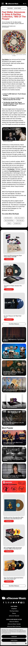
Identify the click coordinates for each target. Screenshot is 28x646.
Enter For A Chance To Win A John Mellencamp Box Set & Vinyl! (13, 99)
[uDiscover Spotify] (16, 602)
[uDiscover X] (6, 602)
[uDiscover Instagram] (9, 602)
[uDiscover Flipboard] (19, 602)
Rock (9, 223)
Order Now (9, 259)
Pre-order (10, 213)
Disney (14, 613)
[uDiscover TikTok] (11, 602)
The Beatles (17, 223)
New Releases (8, 217)
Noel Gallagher (19, 217)
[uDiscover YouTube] (14, 602)
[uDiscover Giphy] (24, 602)
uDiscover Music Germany (14, 626)
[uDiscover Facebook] (3, 602)
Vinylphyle (14, 608)
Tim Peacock (6, 27)
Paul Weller (20, 220)
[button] (14, 246)
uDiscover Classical (14, 615)
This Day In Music (14, 611)
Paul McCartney (9, 220)
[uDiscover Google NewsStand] (21, 602)
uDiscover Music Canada (14, 624)
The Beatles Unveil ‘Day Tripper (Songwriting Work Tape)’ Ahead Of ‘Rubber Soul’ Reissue (14, 104)
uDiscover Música (14, 621)
